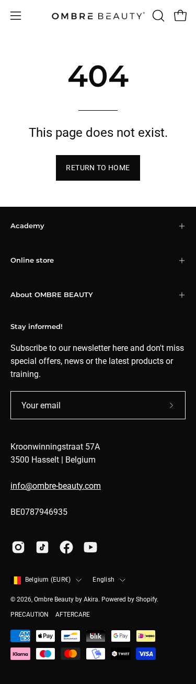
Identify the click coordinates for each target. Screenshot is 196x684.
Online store (32, 260)
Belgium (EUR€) (48, 579)
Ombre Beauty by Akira (66, 599)
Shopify (146, 599)
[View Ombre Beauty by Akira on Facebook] (66, 547)
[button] (157, 15)
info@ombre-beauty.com (55, 486)
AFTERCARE (72, 614)
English (103, 579)
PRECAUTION (29, 614)
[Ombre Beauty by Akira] (98, 16)
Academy (27, 226)
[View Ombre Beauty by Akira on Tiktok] (42, 547)
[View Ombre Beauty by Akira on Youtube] (90, 547)
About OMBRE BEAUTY (51, 295)
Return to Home (98, 167)
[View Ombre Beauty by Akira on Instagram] (18, 547)
